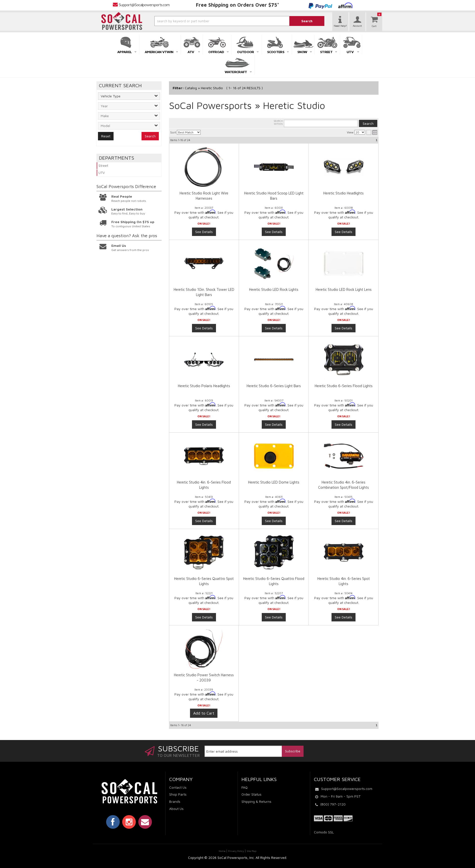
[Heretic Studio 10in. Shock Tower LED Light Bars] (204, 263)
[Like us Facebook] (113, 821)
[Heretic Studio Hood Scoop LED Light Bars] (274, 167)
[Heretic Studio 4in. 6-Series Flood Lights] (204, 456)
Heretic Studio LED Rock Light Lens (344, 289)
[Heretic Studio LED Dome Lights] (274, 456)
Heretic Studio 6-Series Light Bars (274, 386)
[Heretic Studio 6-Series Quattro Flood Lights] (274, 552)
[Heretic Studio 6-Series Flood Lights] (343, 360)
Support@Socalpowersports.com (144, 4)
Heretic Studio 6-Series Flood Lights (344, 386)
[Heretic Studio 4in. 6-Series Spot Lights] (343, 552)
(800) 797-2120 (333, 804)
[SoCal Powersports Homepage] (122, 21)
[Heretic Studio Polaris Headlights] (204, 360)
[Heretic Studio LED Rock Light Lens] (343, 263)
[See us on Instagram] (129, 821)
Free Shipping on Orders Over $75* (237, 5)
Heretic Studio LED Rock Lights (273, 289)
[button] (208, 21)
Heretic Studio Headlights (343, 193)
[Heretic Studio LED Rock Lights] (274, 263)
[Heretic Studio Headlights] (343, 167)
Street (103, 165)
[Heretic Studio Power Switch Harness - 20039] (204, 651)
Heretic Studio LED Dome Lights (273, 482)
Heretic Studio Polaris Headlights (204, 386)
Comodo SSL (324, 832)
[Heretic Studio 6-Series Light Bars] (274, 360)
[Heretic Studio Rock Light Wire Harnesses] (204, 167)
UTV (101, 172)
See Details (204, 232)
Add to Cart (203, 713)
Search (150, 136)
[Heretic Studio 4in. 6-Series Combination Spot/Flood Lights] (343, 456)
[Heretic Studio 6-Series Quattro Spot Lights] (204, 552)
